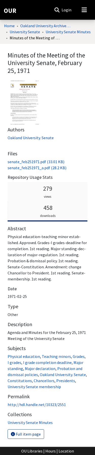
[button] (57, 10)
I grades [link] (14, 362)
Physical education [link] (24, 356)
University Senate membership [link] (34, 386)
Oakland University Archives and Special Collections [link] (45, 25)
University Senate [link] (25, 31)
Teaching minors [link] (56, 356)
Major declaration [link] (40, 368)
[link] (36, 161)
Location (66, 450)
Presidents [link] (65, 380)
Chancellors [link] (44, 380)
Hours (50, 450)
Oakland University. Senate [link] (31, 137)
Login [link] (67, 9)
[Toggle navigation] (84, 10)
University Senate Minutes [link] (68, 31)
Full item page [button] (28, 434)
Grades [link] (79, 356)
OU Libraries (32, 450)
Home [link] (9, 25)
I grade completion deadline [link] (47, 362)
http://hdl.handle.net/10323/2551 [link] (37, 404)
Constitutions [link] (20, 380)
